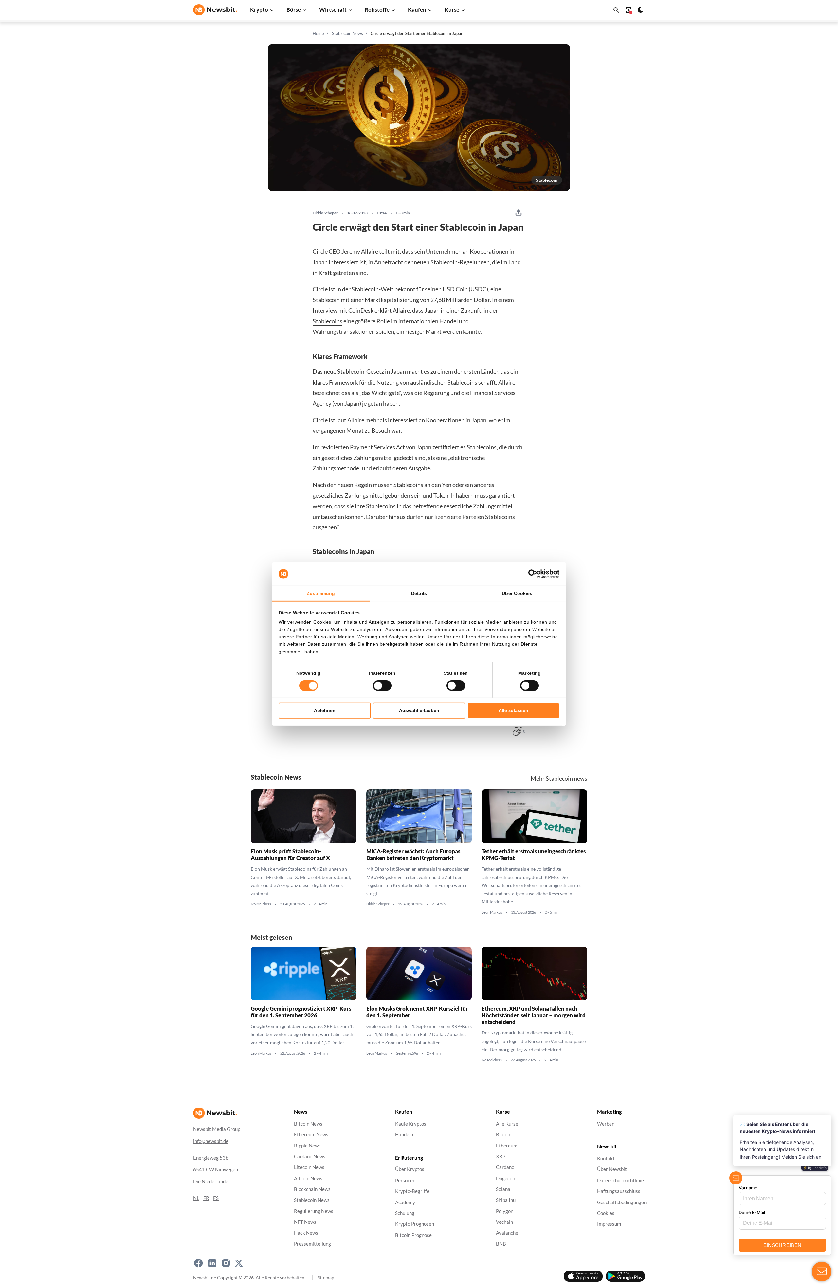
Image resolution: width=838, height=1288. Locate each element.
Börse (293, 9)
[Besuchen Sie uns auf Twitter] (238, 1263)
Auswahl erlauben (419, 710)
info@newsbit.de (210, 1141)
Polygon (504, 1211)
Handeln (404, 1134)
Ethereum (506, 1145)
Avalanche (507, 1233)
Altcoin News (308, 1178)
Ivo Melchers (261, 904)
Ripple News (307, 1145)
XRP (500, 1156)
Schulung (404, 1213)
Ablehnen (325, 710)
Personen (405, 1180)
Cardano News (309, 1156)
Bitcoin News (308, 1124)
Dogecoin (506, 1178)
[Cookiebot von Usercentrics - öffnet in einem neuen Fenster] (530, 573)
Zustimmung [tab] (321, 593)
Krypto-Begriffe (412, 1191)
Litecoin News (309, 1167)
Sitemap (326, 1277)
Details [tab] (419, 593)
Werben (605, 1124)
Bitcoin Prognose (413, 1235)
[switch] (382, 685)
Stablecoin (546, 180)
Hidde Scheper (325, 213)
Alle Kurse (507, 1124)
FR (206, 1198)
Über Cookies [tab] (517, 593)
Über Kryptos (409, 1169)
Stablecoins (327, 321)
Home (318, 33)
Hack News (306, 1233)
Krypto (259, 9)
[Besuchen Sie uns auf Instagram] (226, 1263)
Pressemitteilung (312, 1243)
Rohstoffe (377, 9)
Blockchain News (312, 1189)
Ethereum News (311, 1134)
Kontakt (606, 1158)
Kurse (452, 9)
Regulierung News (313, 1211)
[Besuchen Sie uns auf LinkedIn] (212, 1263)
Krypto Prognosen (414, 1224)
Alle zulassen (513, 710)
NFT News (305, 1222)
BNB (501, 1243)
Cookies (605, 1213)
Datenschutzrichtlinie (620, 1180)
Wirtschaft (333, 9)
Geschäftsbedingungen (622, 1202)
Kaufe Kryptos (410, 1124)
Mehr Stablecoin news (559, 778)
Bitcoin (503, 1134)
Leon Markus (492, 912)
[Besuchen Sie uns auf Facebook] (198, 1263)
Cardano (505, 1167)
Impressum (609, 1224)
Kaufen (417, 9)
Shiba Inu (506, 1200)
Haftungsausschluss (618, 1191)
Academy (405, 1202)
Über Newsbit (612, 1169)
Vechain (504, 1222)
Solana (503, 1189)
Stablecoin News (347, 33)
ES (216, 1198)
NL (196, 1198)
